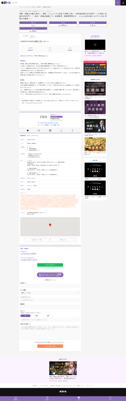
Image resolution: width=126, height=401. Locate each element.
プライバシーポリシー (69, 385)
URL (37, 315)
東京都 (33, 7)
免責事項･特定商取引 (55, 385)
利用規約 (37, 342)
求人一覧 (15, 2)
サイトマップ (90, 385)
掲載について (80, 385)
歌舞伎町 (39, 7)
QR (48, 315)
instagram (50, 130)
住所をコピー (63, 239)
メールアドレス (25, 297)
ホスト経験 (23, 290)
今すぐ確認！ (54, 125)
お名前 (23, 283)
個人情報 (44, 342)
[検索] (118, 2)
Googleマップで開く (37, 239)
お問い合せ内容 (25, 324)
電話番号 (22, 304)
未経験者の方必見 (95, 79)
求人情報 (25, 36)
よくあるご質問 (44, 385)
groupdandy (95, 36)
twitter (28, 130)
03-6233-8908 (29, 254)
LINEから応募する (50, 265)
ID (25, 315)
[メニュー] (123, 2)
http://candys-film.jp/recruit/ (48, 122)
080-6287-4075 (30, 260)
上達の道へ (95, 160)
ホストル (21, 7)
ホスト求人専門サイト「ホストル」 (6, 3)
